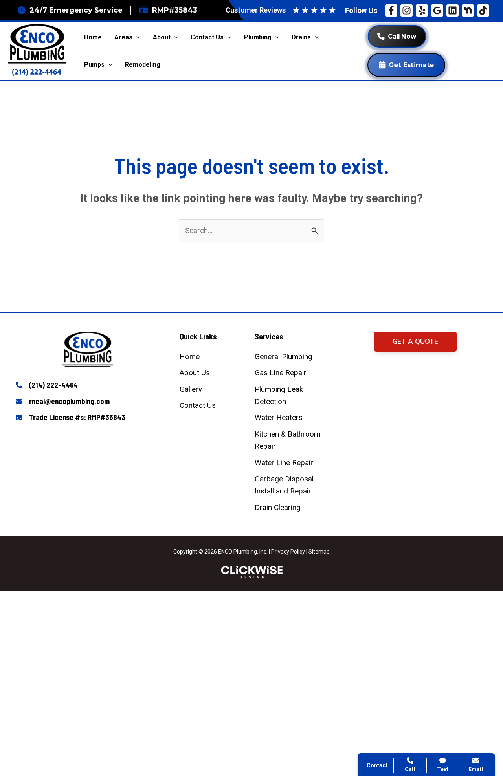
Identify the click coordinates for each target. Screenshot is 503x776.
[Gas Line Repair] (281, 373)
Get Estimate (411, 65)
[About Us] (195, 373)
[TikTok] (483, 10)
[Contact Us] (198, 405)
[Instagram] (406, 10)
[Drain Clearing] (278, 507)
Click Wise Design (439, 745)
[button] (415, 342)
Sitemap (319, 552)
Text (442, 769)
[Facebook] (391, 10)
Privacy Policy (288, 552)
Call (385, 641)
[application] (136, 37)
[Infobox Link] (88, 386)
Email (475, 769)
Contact (391, 660)
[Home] (190, 356)
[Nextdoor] (468, 10)
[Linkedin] (452, 10)
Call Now (402, 36)
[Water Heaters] (279, 417)
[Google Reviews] (437, 10)
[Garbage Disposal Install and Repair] (289, 485)
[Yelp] (422, 10)
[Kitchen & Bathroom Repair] (289, 440)
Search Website (404, 679)
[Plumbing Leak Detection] (289, 395)
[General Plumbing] (283, 356)
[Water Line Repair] (284, 463)
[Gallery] (191, 389)
